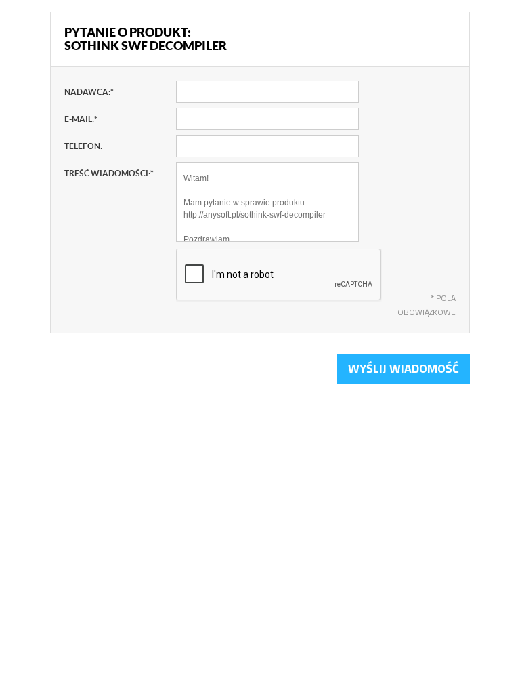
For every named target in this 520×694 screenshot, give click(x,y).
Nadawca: (89, 91)
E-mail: (81, 119)
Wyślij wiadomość (403, 368)
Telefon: (83, 146)
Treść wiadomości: (109, 173)
